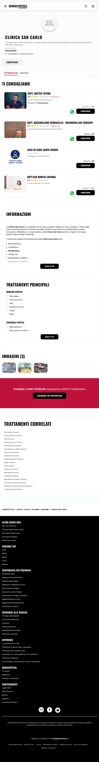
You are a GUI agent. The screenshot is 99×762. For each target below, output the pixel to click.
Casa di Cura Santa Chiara (42, 150)
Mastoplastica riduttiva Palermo (15, 479)
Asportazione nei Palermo (13, 442)
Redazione (6, 675)
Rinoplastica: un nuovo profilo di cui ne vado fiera (19, 654)
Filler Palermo (9, 439)
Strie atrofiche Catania (10, 606)
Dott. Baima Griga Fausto (11, 533)
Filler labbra (14, 296)
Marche (5, 695)
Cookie (38, 744)
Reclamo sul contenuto (10, 678)
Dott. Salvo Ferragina (9, 537)
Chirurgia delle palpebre (10, 616)
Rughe (12, 310)
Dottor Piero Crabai (9, 540)
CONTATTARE (12, 62)
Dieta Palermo (9, 466)
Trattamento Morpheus (10, 658)
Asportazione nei (16, 307)
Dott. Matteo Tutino (39, 93)
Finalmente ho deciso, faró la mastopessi (16, 647)
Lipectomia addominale (10, 619)
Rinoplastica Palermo (11, 456)
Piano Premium (7, 691)
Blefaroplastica (15, 327)
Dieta (11, 314)
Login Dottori (6, 688)
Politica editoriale (81, 744)
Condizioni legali (65, 744)
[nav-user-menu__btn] (93, 6)
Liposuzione (14, 334)
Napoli (4, 557)
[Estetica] (18, 7)
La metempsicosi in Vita (10, 643)
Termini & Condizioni (48, 748)
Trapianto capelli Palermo (13, 489)
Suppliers (5, 699)
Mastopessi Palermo (11, 473)
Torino (4, 561)
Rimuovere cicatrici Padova (12, 592)
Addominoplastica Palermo (13, 459)
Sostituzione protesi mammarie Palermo (18, 486)
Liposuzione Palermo (11, 452)
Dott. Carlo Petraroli (9, 526)
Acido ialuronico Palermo (13, 436)
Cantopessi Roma (8, 574)
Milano (4, 553)
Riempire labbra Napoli (10, 581)
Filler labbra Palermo (11, 432)
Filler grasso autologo (9, 634)
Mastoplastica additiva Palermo (15, 449)
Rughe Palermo (9, 462)
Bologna (5, 564)
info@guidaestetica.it (60, 739)
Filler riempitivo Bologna (10, 588)
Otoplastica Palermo (11, 476)
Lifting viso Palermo (11, 469)
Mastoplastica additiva (18, 330)
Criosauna (5, 623)
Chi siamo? (6, 671)
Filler (11, 303)
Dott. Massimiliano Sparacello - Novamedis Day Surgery (60, 123)
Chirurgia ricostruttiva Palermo (15, 483)
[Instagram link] (41, 711)
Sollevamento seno (9, 627)
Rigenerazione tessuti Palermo (13, 603)
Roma (4, 550)
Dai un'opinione (10, 50)
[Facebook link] (49, 711)
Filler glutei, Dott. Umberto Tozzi (13, 651)
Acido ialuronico (16, 300)
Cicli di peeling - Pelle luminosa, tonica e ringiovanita (21, 662)
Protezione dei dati (15, 744)
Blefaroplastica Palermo (12, 446)
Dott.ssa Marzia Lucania (41, 177)
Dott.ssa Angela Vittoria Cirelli (12, 529)
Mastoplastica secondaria (11, 630)
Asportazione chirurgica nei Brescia (14, 595)
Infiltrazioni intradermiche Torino (13, 585)
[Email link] (57, 710)
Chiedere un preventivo (49, 395)
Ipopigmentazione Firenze (11, 599)
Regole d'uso (29, 744)
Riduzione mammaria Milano (12, 577)
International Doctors (9, 702)
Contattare (85, 111)
